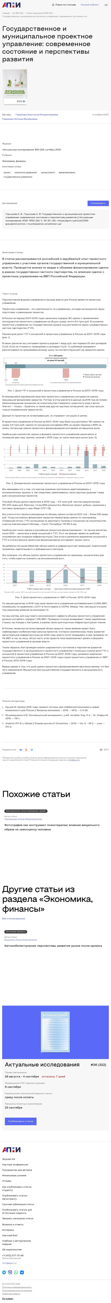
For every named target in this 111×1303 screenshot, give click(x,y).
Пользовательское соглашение (17, 1291)
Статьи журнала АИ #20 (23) (39, 13)
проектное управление (26, 173)
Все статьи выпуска (13, 919)
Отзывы (6, 1181)
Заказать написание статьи (17, 1219)
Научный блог (10, 1236)
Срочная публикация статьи (18, 1204)
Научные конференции (15, 1165)
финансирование (67, 173)
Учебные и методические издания (16, 1242)
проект (7, 173)
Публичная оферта (11, 1294)
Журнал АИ (8, 1159)
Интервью (8, 1230)
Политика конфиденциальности (17, 1287)
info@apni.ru (74, 760)
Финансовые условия (14, 1176)
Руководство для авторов (17, 1170)
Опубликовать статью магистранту (14, 1197)
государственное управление (18, 177)
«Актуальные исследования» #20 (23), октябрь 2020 (31, 150)
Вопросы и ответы (12, 1225)
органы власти (48, 173)
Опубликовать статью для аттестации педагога (17, 1211)
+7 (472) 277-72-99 (12, 1256)
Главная (6, 13)
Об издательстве (12, 1250)
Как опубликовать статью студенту (17, 1188)
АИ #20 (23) (17, 13)
